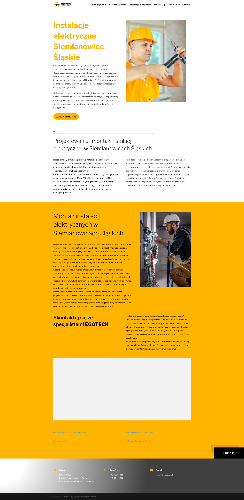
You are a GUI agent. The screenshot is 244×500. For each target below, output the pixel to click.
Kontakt (186, 4)
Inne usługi (159, 4)
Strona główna (98, 4)
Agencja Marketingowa (80, 496)
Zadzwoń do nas (66, 116)
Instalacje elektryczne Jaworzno (139, 432)
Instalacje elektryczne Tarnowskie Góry (69, 432)
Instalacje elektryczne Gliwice (138, 441)
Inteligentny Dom (117, 4)
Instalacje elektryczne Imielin (65, 441)
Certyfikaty (174, 4)
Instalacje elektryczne (140, 4)
